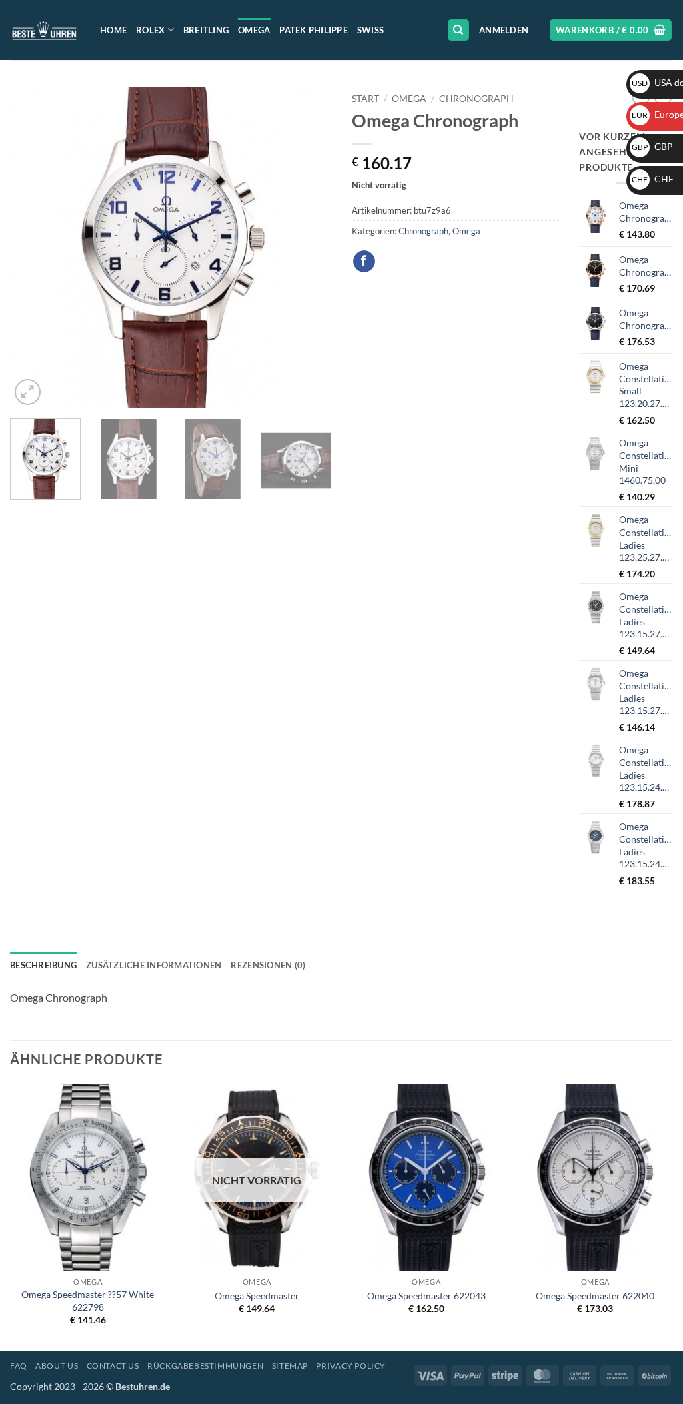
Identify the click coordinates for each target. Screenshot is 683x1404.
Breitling (206, 30)
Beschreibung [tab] (43, 965)
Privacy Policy (351, 1366)
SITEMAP (290, 1366)
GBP (652, 146)
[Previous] (33, 248)
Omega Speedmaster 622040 (595, 1295)
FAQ (18, 1366)
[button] (503, 30)
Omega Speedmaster (257, 1295)
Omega (254, 30)
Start (365, 98)
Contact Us (113, 1366)
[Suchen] (458, 30)
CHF (653, 178)
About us (56, 1366)
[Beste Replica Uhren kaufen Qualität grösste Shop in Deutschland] (45, 30)
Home (113, 30)
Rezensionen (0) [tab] (268, 965)
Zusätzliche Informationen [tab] (153, 965)
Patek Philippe (313, 30)
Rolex (150, 30)
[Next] (308, 248)
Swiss (370, 30)
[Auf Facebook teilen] (364, 261)
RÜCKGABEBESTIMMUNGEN (205, 1366)
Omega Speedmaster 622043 (426, 1295)
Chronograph (476, 98)
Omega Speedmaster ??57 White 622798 (87, 1301)
